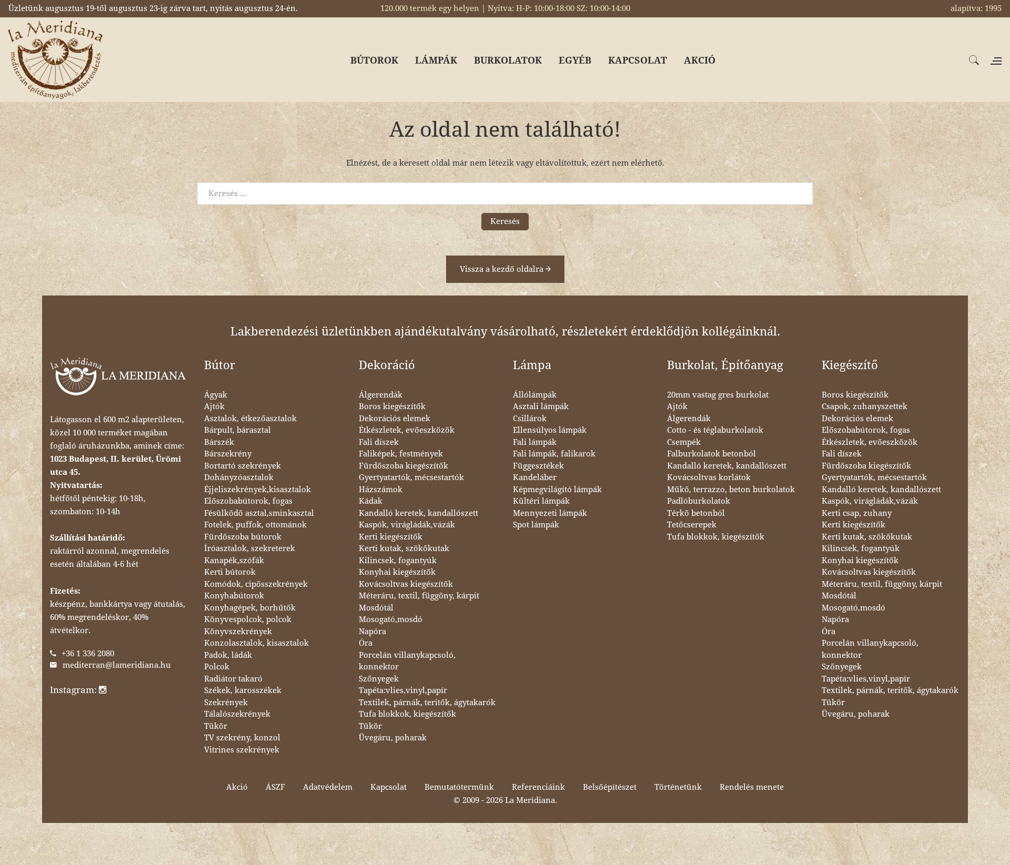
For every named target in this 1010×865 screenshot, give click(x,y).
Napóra (372, 631)
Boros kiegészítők (392, 406)
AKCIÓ (699, 60)
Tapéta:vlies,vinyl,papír (403, 690)
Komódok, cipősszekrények (256, 584)
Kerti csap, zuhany (857, 513)
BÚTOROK (374, 60)
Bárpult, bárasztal (237, 430)
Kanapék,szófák (234, 560)
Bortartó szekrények (242, 466)
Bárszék (219, 442)
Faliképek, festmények (401, 454)
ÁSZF (275, 787)
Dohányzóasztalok (239, 477)
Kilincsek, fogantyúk (398, 560)
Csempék (684, 442)
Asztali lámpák (541, 406)
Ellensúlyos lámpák (550, 430)
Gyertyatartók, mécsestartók (411, 477)
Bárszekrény (227, 454)
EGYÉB (575, 60)
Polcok (216, 666)
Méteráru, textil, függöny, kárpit (419, 596)
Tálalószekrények (237, 714)
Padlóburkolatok (698, 501)
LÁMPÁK (436, 60)
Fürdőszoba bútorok (242, 537)
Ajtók (214, 406)
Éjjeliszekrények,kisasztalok (257, 489)
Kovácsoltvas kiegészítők (406, 584)
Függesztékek (538, 466)
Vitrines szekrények (241, 750)
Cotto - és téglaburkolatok (715, 430)
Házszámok (380, 489)
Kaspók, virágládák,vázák (407, 525)
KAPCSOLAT (637, 60)
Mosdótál (376, 608)
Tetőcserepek (691, 525)
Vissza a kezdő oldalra (503, 269)
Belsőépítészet (610, 787)
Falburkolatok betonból (711, 454)
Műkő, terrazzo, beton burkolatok (731, 489)
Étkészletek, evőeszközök (406, 430)
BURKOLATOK (508, 60)
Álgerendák (380, 395)
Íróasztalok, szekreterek (249, 548)
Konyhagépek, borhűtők (250, 608)
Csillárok (530, 418)
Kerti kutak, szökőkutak (404, 548)
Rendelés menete (752, 787)
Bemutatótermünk (459, 787)
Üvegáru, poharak (393, 737)
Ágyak (215, 395)
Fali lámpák (535, 442)
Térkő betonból (696, 513)
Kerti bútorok (230, 572)
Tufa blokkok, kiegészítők (407, 714)
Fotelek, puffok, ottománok (255, 525)
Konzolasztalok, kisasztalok (256, 643)
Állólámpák (535, 395)
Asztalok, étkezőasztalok (250, 418)
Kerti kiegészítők (390, 537)
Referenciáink (538, 787)
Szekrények (226, 702)
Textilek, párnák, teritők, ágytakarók (427, 702)
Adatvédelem (327, 787)
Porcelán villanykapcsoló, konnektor (407, 661)
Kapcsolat (388, 787)
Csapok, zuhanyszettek (864, 406)
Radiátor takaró (233, 679)
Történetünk (678, 787)
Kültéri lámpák (541, 501)
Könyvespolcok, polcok (247, 619)
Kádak (370, 501)
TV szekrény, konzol (242, 737)
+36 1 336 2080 (88, 653)
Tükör (215, 726)
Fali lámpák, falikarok (554, 454)
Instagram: (74, 690)
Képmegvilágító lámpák (557, 489)
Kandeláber (535, 477)
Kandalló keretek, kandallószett (418, 513)
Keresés (505, 221)
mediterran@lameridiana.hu (117, 665)
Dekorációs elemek (394, 418)
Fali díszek (379, 442)
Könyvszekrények (238, 631)
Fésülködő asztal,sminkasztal (259, 513)
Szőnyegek (379, 679)
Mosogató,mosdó (390, 619)
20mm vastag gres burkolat (718, 395)
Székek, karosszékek (242, 690)
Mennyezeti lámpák (550, 513)
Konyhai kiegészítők (397, 572)
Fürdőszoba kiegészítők (403, 466)
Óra (365, 643)
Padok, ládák (228, 655)
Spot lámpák (536, 525)
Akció (237, 787)
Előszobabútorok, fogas (248, 501)
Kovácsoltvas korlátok (709, 477)
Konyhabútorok (234, 596)
